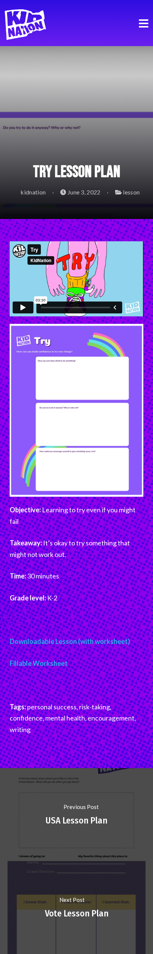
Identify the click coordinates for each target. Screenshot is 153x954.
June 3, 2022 (83, 192)
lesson (131, 192)
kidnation (32, 192)
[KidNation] (28, 22)
